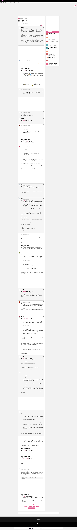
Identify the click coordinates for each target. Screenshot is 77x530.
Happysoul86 (24, 70)
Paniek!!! (49, 44)
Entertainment (50, 42)
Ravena (22, 27)
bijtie (22, 233)
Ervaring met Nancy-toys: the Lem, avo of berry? (53, 54)
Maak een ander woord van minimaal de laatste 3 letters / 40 (53, 38)
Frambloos (24, 291)
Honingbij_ (24, 496)
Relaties (50, 45)
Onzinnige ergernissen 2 (52, 57)
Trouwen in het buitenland (52, 63)
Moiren (24, 120)
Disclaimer (38, 519)
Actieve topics (7, 2)
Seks (49, 55)
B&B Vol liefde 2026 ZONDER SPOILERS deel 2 (53, 41)
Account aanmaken (31, 508)
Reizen (49, 64)
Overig (49, 39)
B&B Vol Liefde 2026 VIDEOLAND (51, 60)
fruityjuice (24, 200)
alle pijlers (25, 18)
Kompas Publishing (45, 528)
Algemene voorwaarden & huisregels (15, 2)
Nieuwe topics (2, 2)
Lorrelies (22, 124)
